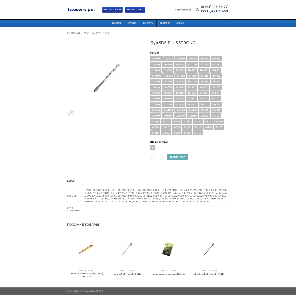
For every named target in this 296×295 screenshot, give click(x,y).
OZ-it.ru (99, 290)
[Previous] (67, 258)
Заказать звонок (112, 10)
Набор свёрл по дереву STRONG (168, 273)
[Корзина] (197, 9)
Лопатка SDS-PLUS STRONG (127, 273)
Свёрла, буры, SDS (97, 33)
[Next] (228, 258)
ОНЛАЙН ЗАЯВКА (135, 10)
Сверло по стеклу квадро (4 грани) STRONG (86, 275)
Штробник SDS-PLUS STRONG (209, 273)
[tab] (71, 181)
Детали (71, 181)
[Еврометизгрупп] (82, 9)
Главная (73, 33)
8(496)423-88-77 (214, 7)
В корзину (177, 156)
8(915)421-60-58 (214, 11)
